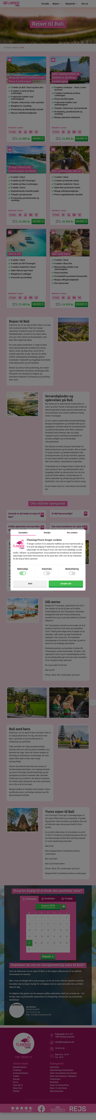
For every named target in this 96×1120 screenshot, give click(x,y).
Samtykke (23, 532)
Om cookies (72, 532)
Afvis (30, 583)
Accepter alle (65, 583)
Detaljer (47, 532)
